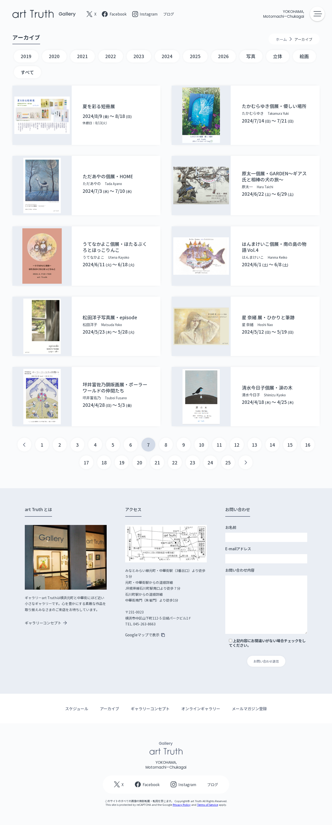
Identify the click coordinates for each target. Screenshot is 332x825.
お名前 (230, 527)
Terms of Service (207, 805)
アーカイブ (109, 708)
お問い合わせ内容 (239, 570)
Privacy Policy (182, 805)
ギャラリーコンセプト (150, 708)
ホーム (281, 39)
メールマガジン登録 (249, 708)
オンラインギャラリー (200, 708)
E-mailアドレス (238, 548)
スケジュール (76, 708)
